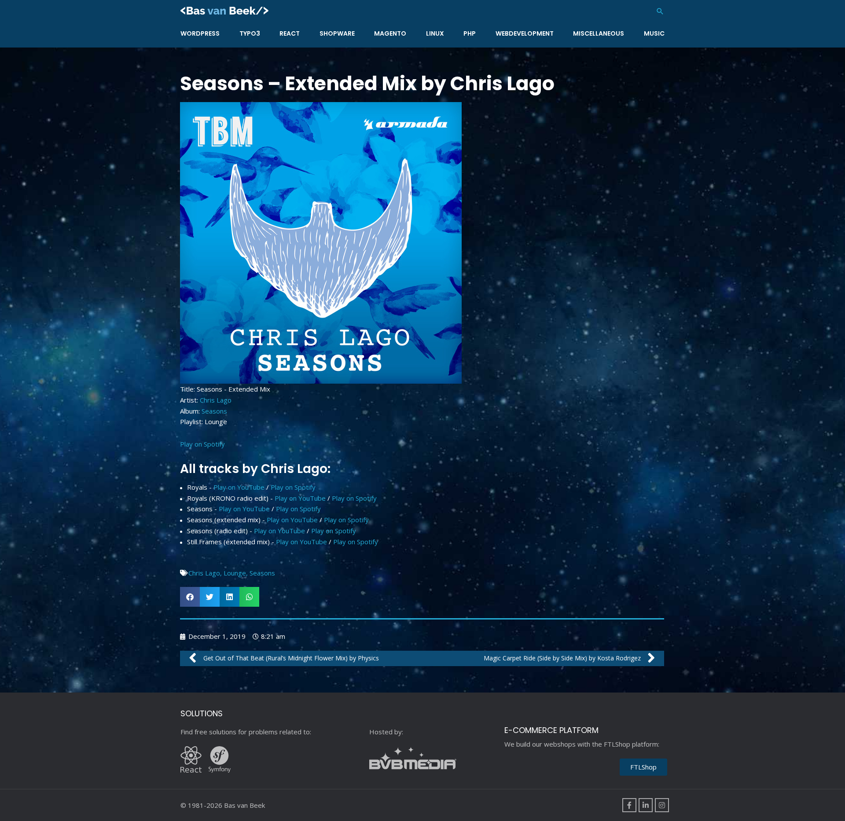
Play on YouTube (239, 487)
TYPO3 (249, 33)
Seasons (214, 411)
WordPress (200, 33)
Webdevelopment (525, 33)
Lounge (235, 572)
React (289, 33)
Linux (435, 33)
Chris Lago (215, 400)
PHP (469, 33)
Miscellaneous (598, 33)
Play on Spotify (202, 444)
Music (654, 33)
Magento (390, 33)
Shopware (337, 33)
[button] (660, 11)
